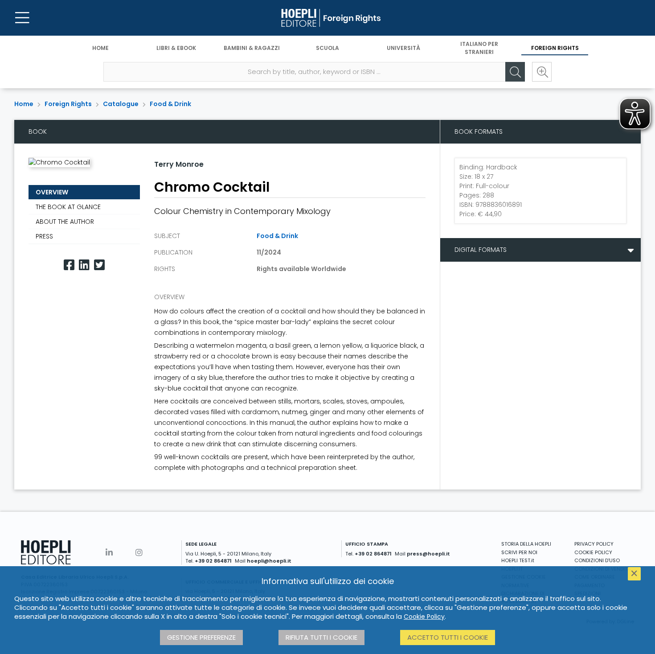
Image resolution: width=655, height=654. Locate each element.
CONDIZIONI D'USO (597, 560)
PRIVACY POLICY (594, 543)
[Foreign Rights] (327, 18)
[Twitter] (99, 265)
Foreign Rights (555, 48)
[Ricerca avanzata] (542, 72)
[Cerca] (515, 72)
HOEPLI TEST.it (517, 560)
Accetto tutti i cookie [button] (447, 637)
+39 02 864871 (213, 560)
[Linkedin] (84, 265)
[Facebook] (69, 265)
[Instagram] (139, 552)
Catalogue (121, 103)
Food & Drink (170, 103)
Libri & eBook (176, 48)
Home (100, 48)
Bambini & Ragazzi (252, 48)
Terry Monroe (179, 164)
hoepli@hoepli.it (269, 560)
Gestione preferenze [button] (201, 637)
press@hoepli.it (428, 553)
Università (403, 48)
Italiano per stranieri (479, 48)
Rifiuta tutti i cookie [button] (321, 637)
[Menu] (22, 18)
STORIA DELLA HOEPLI (526, 543)
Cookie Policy (424, 616)
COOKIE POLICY (593, 552)
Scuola (327, 48)
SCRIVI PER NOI (519, 552)
